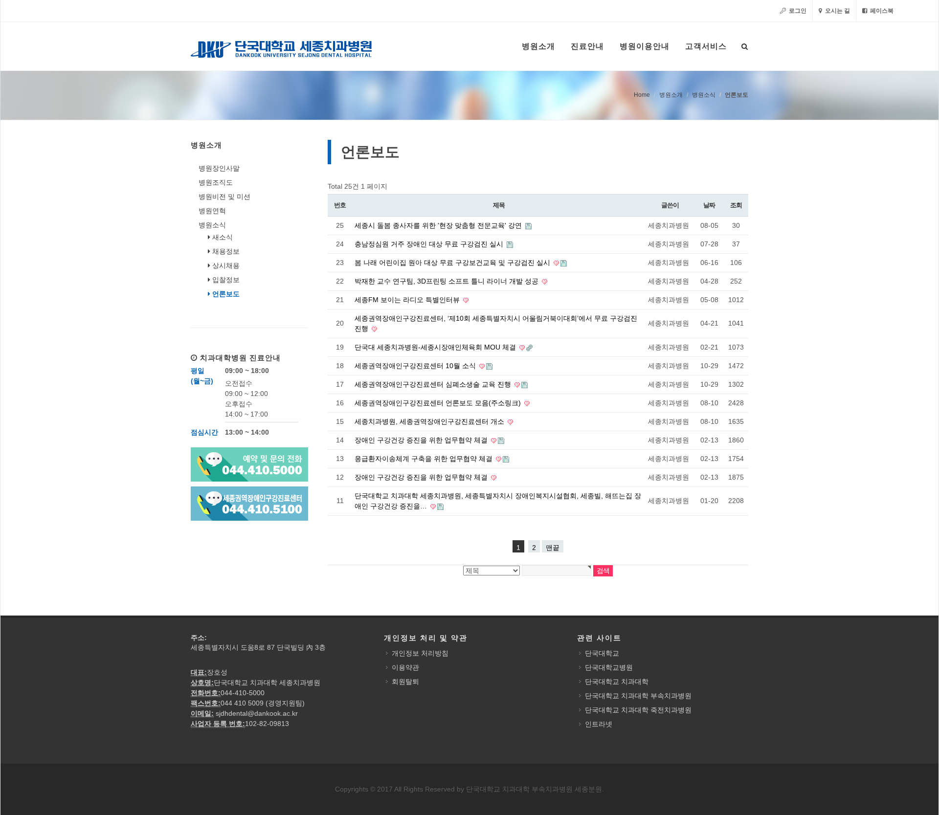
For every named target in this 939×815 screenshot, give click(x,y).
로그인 (796, 10)
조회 (735, 205)
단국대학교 (602, 653)
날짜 (709, 205)
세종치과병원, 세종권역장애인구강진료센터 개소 (430, 421)
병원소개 (671, 94)
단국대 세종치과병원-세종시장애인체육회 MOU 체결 (436, 347)
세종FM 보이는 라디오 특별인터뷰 (408, 300)
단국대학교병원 (609, 667)
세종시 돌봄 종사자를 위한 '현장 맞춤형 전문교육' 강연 (439, 225)
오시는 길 (837, 10)
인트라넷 (598, 724)
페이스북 (881, 10)
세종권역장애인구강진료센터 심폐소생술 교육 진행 (434, 384)
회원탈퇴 (405, 681)
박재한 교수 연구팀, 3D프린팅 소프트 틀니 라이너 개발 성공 (447, 281)
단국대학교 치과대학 (616, 681)
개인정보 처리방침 (420, 653)
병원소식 (703, 94)
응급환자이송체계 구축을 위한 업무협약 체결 (424, 459)
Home (642, 94)
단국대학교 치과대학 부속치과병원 (638, 696)
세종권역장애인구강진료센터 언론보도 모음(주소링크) (439, 403)
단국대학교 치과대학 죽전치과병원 (638, 710)
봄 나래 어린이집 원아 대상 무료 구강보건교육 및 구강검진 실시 (453, 262)
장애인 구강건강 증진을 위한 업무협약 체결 (422, 440)
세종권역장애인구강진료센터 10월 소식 (416, 366)
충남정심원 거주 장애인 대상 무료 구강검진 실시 (430, 244)
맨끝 (552, 547)
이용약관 (405, 667)
